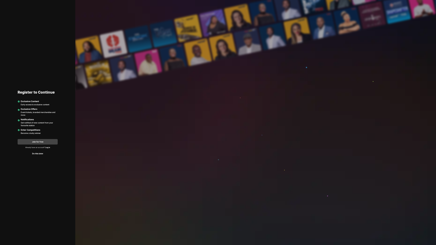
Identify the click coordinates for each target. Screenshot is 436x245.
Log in (47, 147)
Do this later (37, 153)
